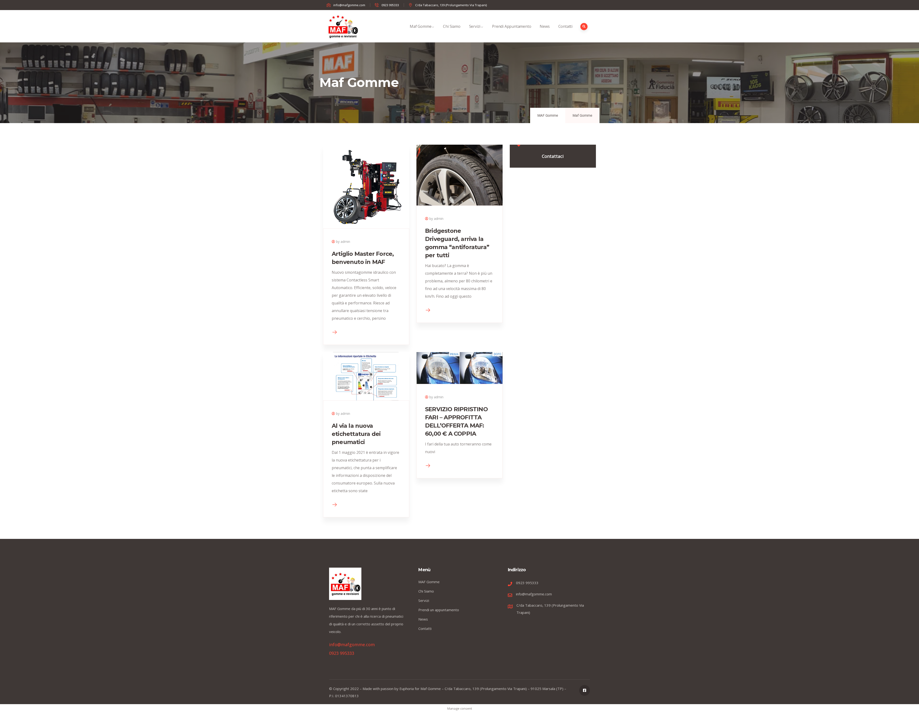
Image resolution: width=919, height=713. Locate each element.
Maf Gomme (420, 26)
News (544, 26)
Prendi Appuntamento (511, 26)
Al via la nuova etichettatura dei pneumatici (356, 433)
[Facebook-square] (584, 690)
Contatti (565, 26)
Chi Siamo (451, 26)
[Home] (343, 26)
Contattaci (553, 156)
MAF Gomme (547, 115)
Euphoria (406, 688)
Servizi (475, 26)
